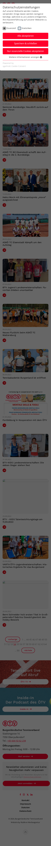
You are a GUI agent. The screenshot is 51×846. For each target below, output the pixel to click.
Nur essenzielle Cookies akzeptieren (25, 51)
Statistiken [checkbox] (27, 28)
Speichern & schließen (25, 43)
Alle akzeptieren (25, 35)
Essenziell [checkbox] (11, 28)
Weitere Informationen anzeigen (24, 57)
